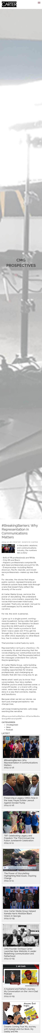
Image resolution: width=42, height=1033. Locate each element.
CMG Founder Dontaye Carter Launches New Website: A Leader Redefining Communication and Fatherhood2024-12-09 (20, 954)
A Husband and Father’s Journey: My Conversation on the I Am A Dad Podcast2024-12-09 (21, 992)
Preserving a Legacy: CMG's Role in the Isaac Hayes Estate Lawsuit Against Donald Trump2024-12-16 (21, 801)
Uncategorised (12, 725)
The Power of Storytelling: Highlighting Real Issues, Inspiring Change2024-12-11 (20, 877)
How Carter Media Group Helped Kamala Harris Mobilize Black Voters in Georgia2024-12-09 (20, 915)
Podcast (9, 730)
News (8, 727)
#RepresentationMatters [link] (14, 716)
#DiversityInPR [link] (15, 719)
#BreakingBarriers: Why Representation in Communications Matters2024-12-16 (21, 764)
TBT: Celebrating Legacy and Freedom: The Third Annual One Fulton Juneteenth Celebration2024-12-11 (19, 839)
